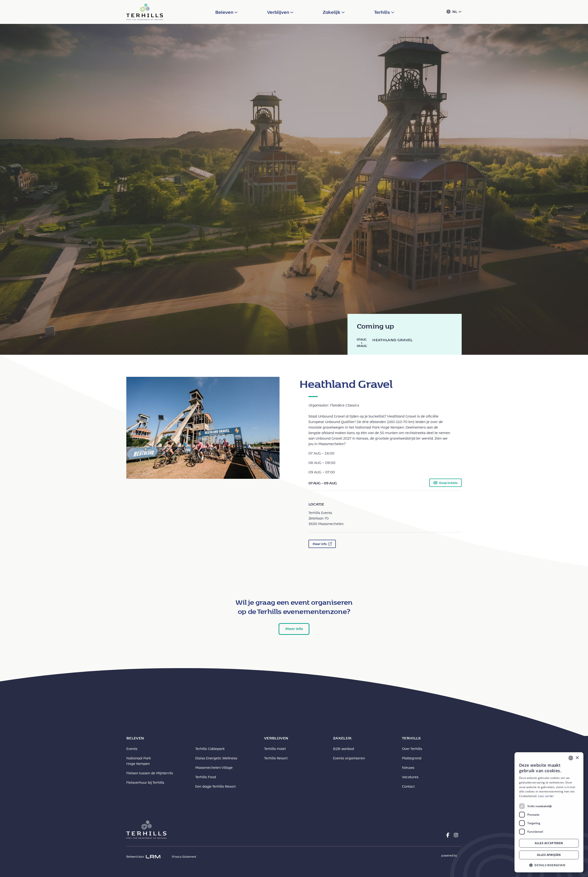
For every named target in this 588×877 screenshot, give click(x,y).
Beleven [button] (224, 12)
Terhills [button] (382, 12)
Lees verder (546, 796)
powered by (449, 855)
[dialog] (548, 812)
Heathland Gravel (392, 339)
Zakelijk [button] (332, 12)
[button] (549, 865)
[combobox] (570, 758)
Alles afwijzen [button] (549, 855)
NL (455, 11)
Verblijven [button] (278, 12)
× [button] (577, 758)
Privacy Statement (184, 857)
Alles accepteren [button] (549, 843)
